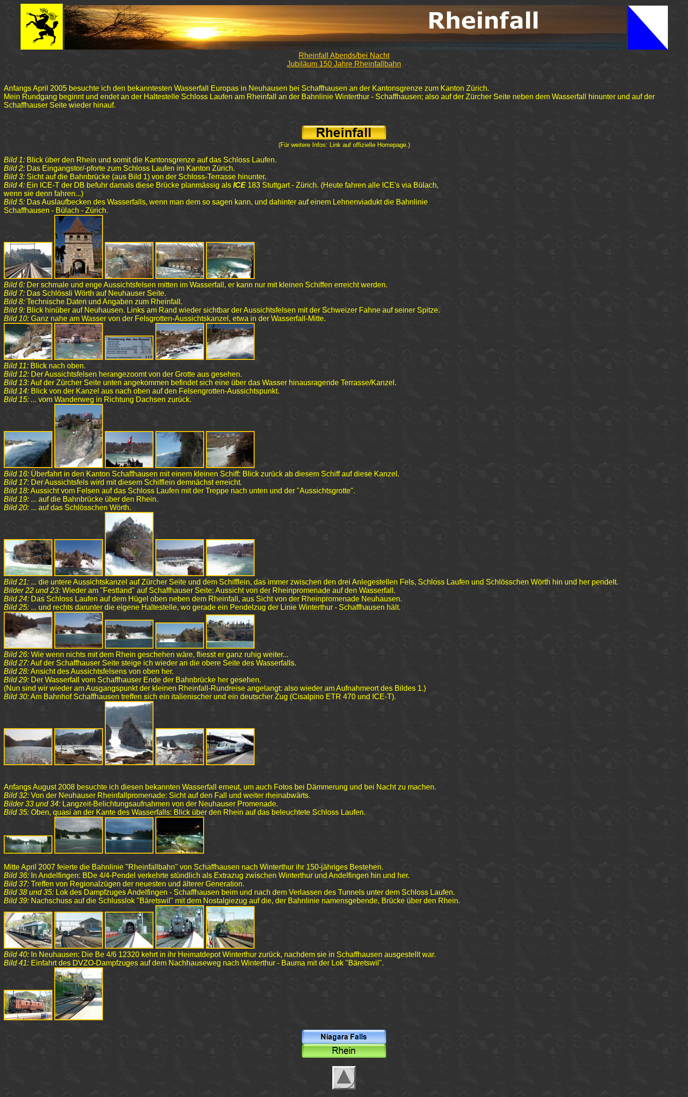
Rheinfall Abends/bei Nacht (344, 55)
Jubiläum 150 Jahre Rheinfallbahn (344, 64)
